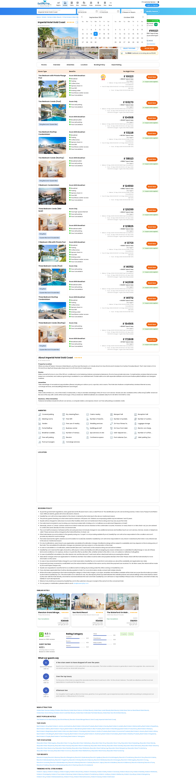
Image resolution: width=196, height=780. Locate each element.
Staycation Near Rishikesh (80, 748)
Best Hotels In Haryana (77, 734)
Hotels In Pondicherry (91, 774)
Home (39, 17)
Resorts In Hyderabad (82, 757)
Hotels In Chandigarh (44, 774)
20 (83, 38)
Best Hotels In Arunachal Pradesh (119, 731)
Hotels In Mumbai (66, 774)
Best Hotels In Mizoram (61, 731)
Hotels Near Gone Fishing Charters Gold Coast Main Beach (56, 713)
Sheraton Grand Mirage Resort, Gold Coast (84, 719)
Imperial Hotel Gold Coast (107, 719)
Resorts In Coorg (142, 760)
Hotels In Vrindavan (90, 772)
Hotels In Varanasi (113, 772)
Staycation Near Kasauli (63, 746)
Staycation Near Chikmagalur (46, 743)
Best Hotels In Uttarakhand (74, 729)
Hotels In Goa (41, 777)
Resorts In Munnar (54, 757)
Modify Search (152, 11)
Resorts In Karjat (42, 757)
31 (142, 42)
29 (91, 42)
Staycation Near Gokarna (150, 746)
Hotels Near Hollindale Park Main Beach (89, 713)
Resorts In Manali (74, 762)
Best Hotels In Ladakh (116, 726)
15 (91, 34)
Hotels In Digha (64, 772)
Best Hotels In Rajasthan (150, 726)
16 (95, 34)
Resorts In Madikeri (111, 762)
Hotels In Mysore (77, 774)
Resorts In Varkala (86, 762)
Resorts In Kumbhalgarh (111, 757)
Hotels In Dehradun (108, 777)
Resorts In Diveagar (113, 760)
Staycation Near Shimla (98, 746)
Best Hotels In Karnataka (110, 734)
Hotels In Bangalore (143, 774)
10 (100, 30)
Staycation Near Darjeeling (130, 743)
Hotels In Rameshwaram (82, 777)
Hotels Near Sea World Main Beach (114, 713)
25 (104, 38)
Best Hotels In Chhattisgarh (45, 734)
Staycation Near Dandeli (115, 746)
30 (95, 42)
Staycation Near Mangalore (118, 748)
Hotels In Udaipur (53, 772)
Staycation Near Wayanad (45, 746)
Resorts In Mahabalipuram (59, 762)
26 (108, 38)
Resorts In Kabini (150, 757)
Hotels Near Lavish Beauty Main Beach (106, 710)
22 (91, 38)
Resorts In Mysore (87, 760)
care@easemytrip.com (81, 583)
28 (87, 42)
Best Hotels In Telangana (76, 736)
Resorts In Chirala (75, 760)
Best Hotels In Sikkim (43, 729)
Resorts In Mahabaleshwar (45, 760)
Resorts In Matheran (124, 762)
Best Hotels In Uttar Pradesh (92, 729)
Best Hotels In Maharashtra (132, 726)
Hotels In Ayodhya (130, 774)
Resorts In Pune (149, 762)
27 (83, 42)
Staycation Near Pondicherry (137, 748)
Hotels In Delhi (101, 772)
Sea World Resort (63, 719)
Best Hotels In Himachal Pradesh (83, 726)
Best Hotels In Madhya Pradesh (129, 734)
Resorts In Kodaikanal (86, 765)
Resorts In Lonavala (43, 762)
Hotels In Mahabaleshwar (54, 777)
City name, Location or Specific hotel (49, 10)
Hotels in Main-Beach (54, 17)
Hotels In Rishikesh (151, 772)
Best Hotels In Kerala (102, 726)
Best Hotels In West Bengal (111, 729)
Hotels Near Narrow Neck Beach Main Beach (134, 710)
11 (104, 30)
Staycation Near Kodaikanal (80, 746)
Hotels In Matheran (117, 774)
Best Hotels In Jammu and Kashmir (60, 726)
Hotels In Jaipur (42, 772)
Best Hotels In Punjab (43, 736)
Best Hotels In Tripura (58, 729)
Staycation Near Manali (147, 743)
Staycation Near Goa (99, 743)
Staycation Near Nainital (63, 748)
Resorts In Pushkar (43, 765)
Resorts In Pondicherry (126, 757)
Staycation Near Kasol (98, 751)
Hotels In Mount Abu (76, 772)
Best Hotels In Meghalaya (45, 731)
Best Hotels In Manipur (145, 729)
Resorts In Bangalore (67, 757)
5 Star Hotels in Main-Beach (72, 17)
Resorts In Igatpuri (96, 757)
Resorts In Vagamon (62, 760)
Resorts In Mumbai (138, 762)
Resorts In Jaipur (98, 762)
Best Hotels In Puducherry (128, 729)
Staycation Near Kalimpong (99, 748)
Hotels (44, 17)
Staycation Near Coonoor (62, 751)
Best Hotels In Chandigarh (78, 731)
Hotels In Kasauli (96, 777)
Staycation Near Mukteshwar (81, 751)
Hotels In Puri (55, 774)
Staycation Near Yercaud (45, 751)
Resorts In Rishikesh (100, 760)
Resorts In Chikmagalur (128, 760)
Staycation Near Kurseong (115, 751)
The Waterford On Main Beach (47, 719)
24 (100, 38)
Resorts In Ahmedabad (57, 765)
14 (87, 34)
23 (95, 38)
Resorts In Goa (139, 757)
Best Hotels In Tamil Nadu (59, 736)
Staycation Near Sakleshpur (82, 743)
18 (104, 34)
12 (108, 30)
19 (108, 34)
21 (87, 38)
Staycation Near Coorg (64, 743)
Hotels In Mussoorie (126, 772)
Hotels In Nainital (138, 772)
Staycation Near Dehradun (132, 746)
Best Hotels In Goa (43, 726)
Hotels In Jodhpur (104, 774)
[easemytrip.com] (45, 6)
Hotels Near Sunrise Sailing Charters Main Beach (53, 710)
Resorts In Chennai (72, 765)
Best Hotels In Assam (137, 731)
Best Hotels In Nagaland (148, 734)
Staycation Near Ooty (113, 743)
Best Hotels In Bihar (151, 731)
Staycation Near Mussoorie (46, 748)
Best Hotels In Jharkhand (93, 734)
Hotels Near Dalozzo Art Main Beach (81, 710)
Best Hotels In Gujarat (62, 734)
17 (100, 34)
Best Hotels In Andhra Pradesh (97, 731)
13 (83, 34)
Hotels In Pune (68, 777)
